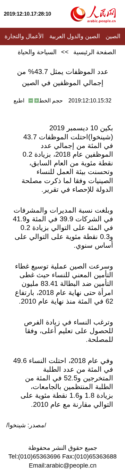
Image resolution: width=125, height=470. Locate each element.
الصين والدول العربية (74, 36)
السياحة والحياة (37, 52)
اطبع (19, 101)
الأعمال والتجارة (24, 36)
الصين (113, 36)
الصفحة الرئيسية (94, 52)
